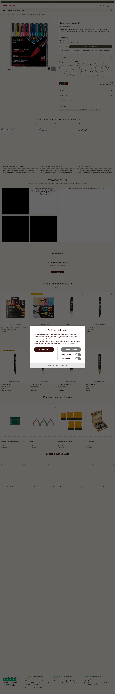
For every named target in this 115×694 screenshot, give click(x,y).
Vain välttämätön (70, 349)
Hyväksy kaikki (44, 349)
